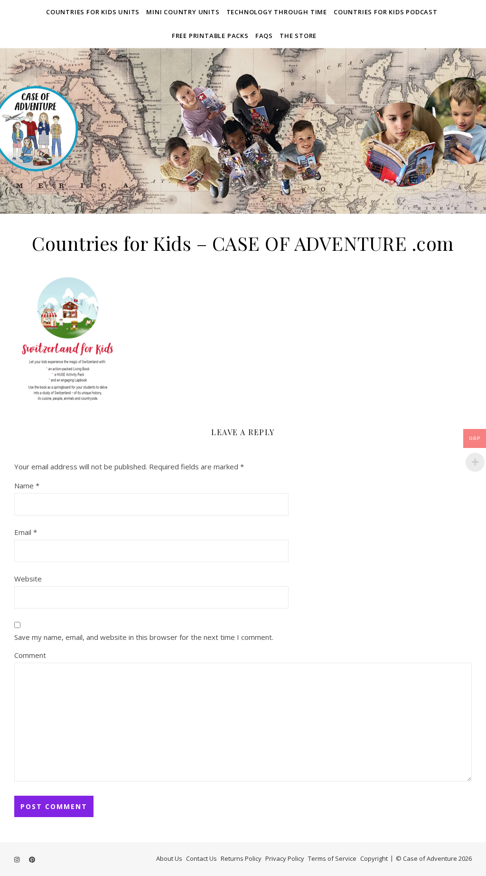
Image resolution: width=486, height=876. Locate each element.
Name (26, 485)
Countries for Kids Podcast (386, 12)
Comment (30, 655)
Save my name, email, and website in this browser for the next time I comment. (143, 637)
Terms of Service (332, 858)
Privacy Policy (284, 858)
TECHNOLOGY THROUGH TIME (276, 12)
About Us (169, 858)
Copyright (374, 858)
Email (25, 532)
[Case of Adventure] (243, 131)
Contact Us (201, 858)
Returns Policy (241, 858)
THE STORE (298, 35)
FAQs (264, 35)
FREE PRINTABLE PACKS (210, 35)
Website (28, 578)
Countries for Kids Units (93, 12)
